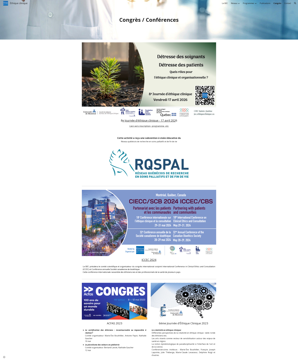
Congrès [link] (277, 3)
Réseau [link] (234, 3)
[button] (295, 3)
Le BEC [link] (225, 3)
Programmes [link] (248, 3)
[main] (149, 19)
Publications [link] (265, 3)
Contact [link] (287, 3)
